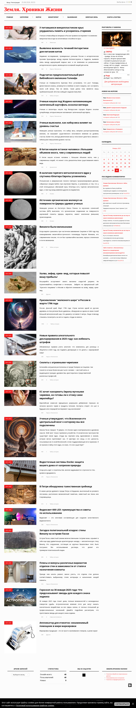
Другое (48, 294)
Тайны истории (54, 95)
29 (112, 170)
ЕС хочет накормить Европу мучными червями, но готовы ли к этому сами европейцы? (62, 395)
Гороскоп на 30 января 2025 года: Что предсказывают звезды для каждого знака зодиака (65, 593)
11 (125, 159)
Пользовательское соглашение (115, 678)
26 (129, 167)
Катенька (120, 131)
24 (121, 167)
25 (125, 167)
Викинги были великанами (56, 226)
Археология (53, 167)
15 (112, 163)
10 (121, 159)
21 (108, 167)
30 (117, 170)
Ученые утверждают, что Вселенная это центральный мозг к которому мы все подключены (63, 422)
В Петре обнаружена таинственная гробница (66, 486)
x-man (119, 103)
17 (121, 163)
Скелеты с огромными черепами (59, 362)
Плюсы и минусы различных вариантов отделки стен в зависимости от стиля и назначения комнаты (63, 566)
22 (112, 167)
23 (117, 167)
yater (118, 110)
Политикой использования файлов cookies (35, 705)
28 (108, 170)
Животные (53, 42)
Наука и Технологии (55, 69)
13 (104, 163)
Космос (52, 193)
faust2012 (126, 193)
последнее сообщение (109, 103)
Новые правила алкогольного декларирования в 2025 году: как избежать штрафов (65, 339)
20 (104, 167)
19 (129, 163)
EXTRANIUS (117, 225)
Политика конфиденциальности (115, 679)
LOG (118, 117)
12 (129, 159)
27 (104, 170)
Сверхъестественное (56, 617)
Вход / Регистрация (13, 2)
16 (117, 163)
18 (125, 163)
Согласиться (122, 704)
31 (121, 170)
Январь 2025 (117, 148)
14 (108, 163)
